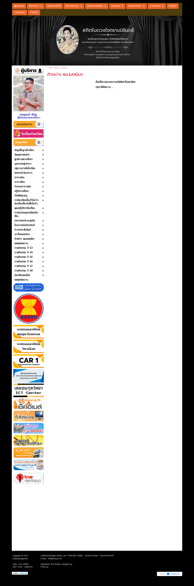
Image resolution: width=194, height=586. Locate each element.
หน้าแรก (49, 68)
